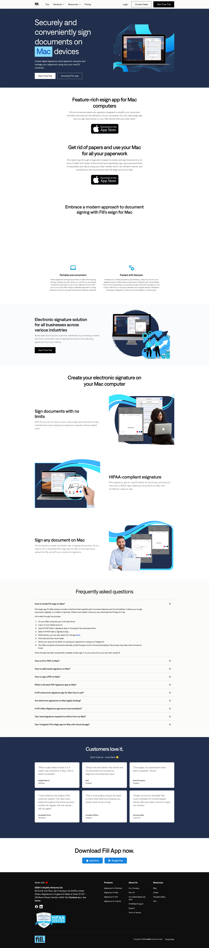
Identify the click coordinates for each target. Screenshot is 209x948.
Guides (155, 892)
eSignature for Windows (113, 888)
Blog (154, 888)
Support (132, 908)
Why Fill (132, 892)
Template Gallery (159, 897)
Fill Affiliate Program (136, 904)
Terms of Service (135, 912)
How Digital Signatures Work (137, 898)
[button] (58, 4)
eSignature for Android (112, 901)
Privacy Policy (169, 939)
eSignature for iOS (111, 897)
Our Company (134, 888)
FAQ (154, 901)
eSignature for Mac (111, 892)
